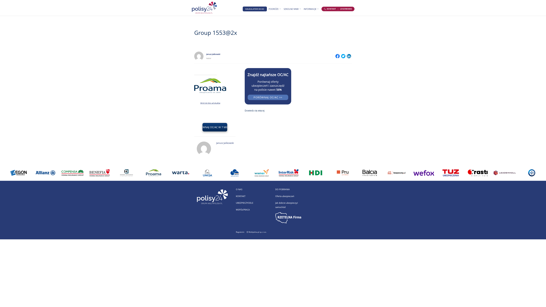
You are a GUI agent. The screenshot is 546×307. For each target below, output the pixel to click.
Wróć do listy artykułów (210, 103)
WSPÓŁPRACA (243, 209)
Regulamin (240, 232)
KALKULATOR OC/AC (254, 9)
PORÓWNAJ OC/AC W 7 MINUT (214, 127)
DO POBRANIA (282, 189)
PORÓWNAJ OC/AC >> (268, 97)
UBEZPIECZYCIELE (244, 202)
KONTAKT (240, 196)
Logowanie (346, 9)
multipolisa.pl (321, 189)
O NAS (239, 189)
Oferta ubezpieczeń (284, 196)
